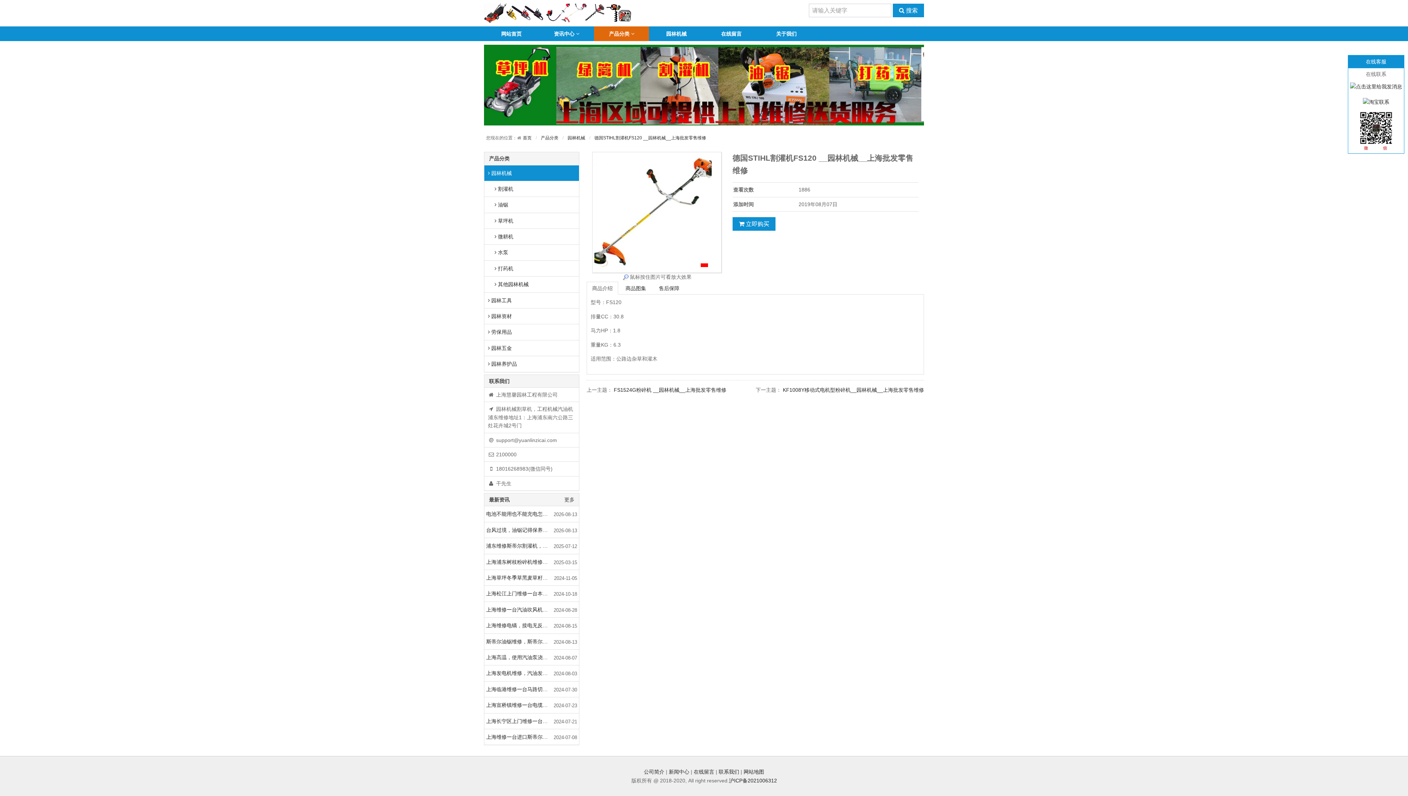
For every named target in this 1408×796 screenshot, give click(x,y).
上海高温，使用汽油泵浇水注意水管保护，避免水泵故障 (532, 657)
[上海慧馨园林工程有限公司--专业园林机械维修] (558, 13)
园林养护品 (503, 364)
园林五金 (501, 348)
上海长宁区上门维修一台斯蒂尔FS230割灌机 (532, 721)
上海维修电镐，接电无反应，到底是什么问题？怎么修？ (532, 625)
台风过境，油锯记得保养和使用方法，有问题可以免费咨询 (532, 530)
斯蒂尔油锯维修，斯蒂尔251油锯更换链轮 (532, 642)
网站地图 (754, 772)
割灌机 (504, 189)
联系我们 (729, 772)
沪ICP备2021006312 (753, 781)
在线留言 (731, 34)
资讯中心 (564, 34)
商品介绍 (602, 288)
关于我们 (786, 34)
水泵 (502, 252)
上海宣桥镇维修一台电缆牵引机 (522, 705)
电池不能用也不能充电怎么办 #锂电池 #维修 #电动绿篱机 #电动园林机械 (532, 514)
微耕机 (504, 237)
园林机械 (676, 34)
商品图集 (636, 288)
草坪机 (504, 221)
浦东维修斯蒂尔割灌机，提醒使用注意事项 (532, 546)
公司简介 (654, 772)
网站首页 (511, 34)
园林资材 (501, 316)
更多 (569, 500)
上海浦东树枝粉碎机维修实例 (519, 562)
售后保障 (669, 288)
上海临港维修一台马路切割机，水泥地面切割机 (532, 689)
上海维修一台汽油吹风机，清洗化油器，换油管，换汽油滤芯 (532, 610)
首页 (527, 137)
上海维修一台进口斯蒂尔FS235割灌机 (529, 737)
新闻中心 (679, 772)
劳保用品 (501, 332)
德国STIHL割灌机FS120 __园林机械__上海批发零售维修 (650, 137)
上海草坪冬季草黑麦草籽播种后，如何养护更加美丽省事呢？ (532, 578)
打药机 (504, 268)
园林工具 (501, 300)
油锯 (502, 205)
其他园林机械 (512, 284)
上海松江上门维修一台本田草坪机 (524, 593)
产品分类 (619, 34)
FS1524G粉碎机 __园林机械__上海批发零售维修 (670, 390)
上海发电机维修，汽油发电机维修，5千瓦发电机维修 (532, 673)
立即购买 (756, 224)
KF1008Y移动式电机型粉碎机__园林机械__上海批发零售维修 (853, 390)
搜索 (911, 10)
